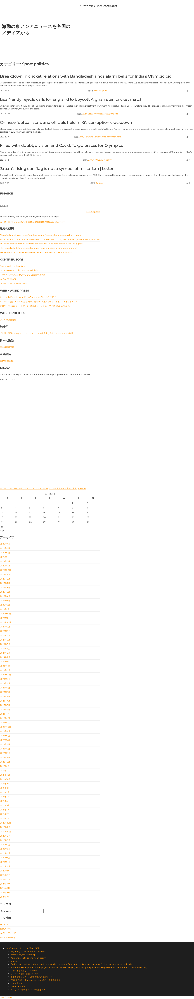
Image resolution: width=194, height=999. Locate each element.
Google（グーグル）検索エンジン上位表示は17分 (22, 274)
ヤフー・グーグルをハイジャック (15, 283)
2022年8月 (5, 735)
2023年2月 (5, 709)
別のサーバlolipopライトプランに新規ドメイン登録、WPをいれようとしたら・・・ (38, 306)
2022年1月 (5, 766)
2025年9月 (5, 574)
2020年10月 (5, 831)
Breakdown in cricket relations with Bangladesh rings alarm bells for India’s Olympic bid (86, 76)
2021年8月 (5, 788)
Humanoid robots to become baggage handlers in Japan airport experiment (38, 248)
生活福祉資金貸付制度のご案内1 (42, 222)
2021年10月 (5, 779)
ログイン (4, 924)
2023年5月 (5, 696)
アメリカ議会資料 (8, 319)
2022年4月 (5, 753)
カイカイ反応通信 (8, 279)
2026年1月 (5, 557)
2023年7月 (5, 687)
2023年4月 (5, 701)
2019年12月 (5, 875)
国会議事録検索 (7, 347)
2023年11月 (5, 670)
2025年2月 (5, 605)
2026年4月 (5, 544)
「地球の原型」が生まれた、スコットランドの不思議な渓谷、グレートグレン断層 (36, 333)
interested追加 (18, 986)
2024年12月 (5, 613)
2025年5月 (5, 592)
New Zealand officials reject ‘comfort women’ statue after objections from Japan (40, 235)
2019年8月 (5, 892)
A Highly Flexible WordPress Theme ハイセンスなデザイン (29, 297)
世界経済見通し (7, 360)
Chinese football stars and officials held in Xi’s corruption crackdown (66, 122)
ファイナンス (16, 983)
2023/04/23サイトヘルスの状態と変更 (28, 989)
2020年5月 (5, 853)
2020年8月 (5, 840)
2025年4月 (5, 596)
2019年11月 (5, 879)
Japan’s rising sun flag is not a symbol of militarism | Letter (56, 168)
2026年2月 (5, 552)
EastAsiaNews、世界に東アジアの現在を (19, 270)
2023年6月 (5, 692)
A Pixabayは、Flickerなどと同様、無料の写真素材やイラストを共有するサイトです (38, 301)
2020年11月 (5, 827)
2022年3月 (5, 757)
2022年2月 (5, 762)
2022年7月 (5, 740)
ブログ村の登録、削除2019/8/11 (25, 973)
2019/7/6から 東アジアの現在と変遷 (99, 5)
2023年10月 (5, 674)
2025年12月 (5, 561)
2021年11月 (5, 775)
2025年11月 (5, 565)
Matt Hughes (100, 90)
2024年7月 (5, 635)
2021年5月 (5, 801)
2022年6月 (5, 744)
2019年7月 (5, 897)
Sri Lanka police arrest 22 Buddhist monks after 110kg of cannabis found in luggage (41, 243)
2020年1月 (5, 870)
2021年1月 (4, 818)
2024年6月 (5, 640)
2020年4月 (5, 857)
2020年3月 (5, 862)
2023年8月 (5, 683)
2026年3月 (5, 548)
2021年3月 (5, 809)
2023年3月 (5, 705)
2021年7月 (5, 792)
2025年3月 (5, 600)
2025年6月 (5, 587)
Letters (99, 183)
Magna (14, 961)
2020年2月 (5, 866)
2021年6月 (5, 796)
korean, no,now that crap (23, 954)
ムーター (61, 222)
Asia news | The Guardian (12, 266)
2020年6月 (5, 849)
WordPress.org (7, 937)
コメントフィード (8, 933)
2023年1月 (5, 714)
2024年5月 (5, 644)
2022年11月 (5, 722)
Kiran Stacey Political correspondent (100, 113)
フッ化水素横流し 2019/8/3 (24, 970)
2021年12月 (5, 770)
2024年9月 (5, 626)
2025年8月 (5, 579)
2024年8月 (5, 631)
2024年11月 (5, 618)
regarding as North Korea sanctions (28, 951)
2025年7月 (5, 583)
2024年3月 (5, 653)
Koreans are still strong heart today (28, 958)
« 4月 (2, 530)
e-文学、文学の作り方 (10, 488)
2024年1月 (5, 661)
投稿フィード (6, 928)
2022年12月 (5, 718)
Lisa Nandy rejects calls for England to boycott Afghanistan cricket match (71, 99)
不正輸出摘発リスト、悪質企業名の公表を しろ (32, 977)
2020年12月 (5, 823)
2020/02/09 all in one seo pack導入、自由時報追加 (35, 980)
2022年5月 (5, 748)
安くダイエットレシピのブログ (14, 222)
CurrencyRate (93, 211)
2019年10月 (5, 884)
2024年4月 (5, 648)
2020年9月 (5, 836)
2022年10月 (5, 727)
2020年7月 (5, 844)
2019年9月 (5, 888)
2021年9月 (5, 783)
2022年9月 (5, 731)
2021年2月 (5, 814)
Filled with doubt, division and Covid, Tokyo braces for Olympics (61, 145)
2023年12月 (5, 666)
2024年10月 (5, 622)
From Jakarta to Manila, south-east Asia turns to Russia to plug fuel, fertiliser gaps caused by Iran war (50, 239)
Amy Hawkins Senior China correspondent (100, 136)
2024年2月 (5, 657)
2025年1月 (5, 609)
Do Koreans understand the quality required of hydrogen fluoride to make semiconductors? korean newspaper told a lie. (72, 964)
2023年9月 (5, 679)
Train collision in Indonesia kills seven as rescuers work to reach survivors (36, 252)
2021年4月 (5, 805)
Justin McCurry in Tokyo (100, 160)
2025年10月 (5, 570)
